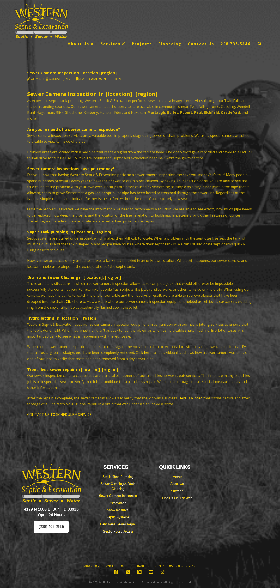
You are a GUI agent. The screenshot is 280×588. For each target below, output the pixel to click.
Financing (144, 566)
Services (109, 566)
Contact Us (164, 566)
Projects (126, 566)
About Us (177, 483)
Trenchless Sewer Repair (118, 524)
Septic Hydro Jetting (118, 531)
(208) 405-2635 (51, 527)
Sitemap (177, 491)
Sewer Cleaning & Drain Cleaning (117, 486)
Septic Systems (118, 517)
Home (177, 476)
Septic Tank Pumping (117, 476)
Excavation (118, 503)
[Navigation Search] (259, 43)
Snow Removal (118, 510)
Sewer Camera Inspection (99, 79)
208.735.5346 (186, 566)
